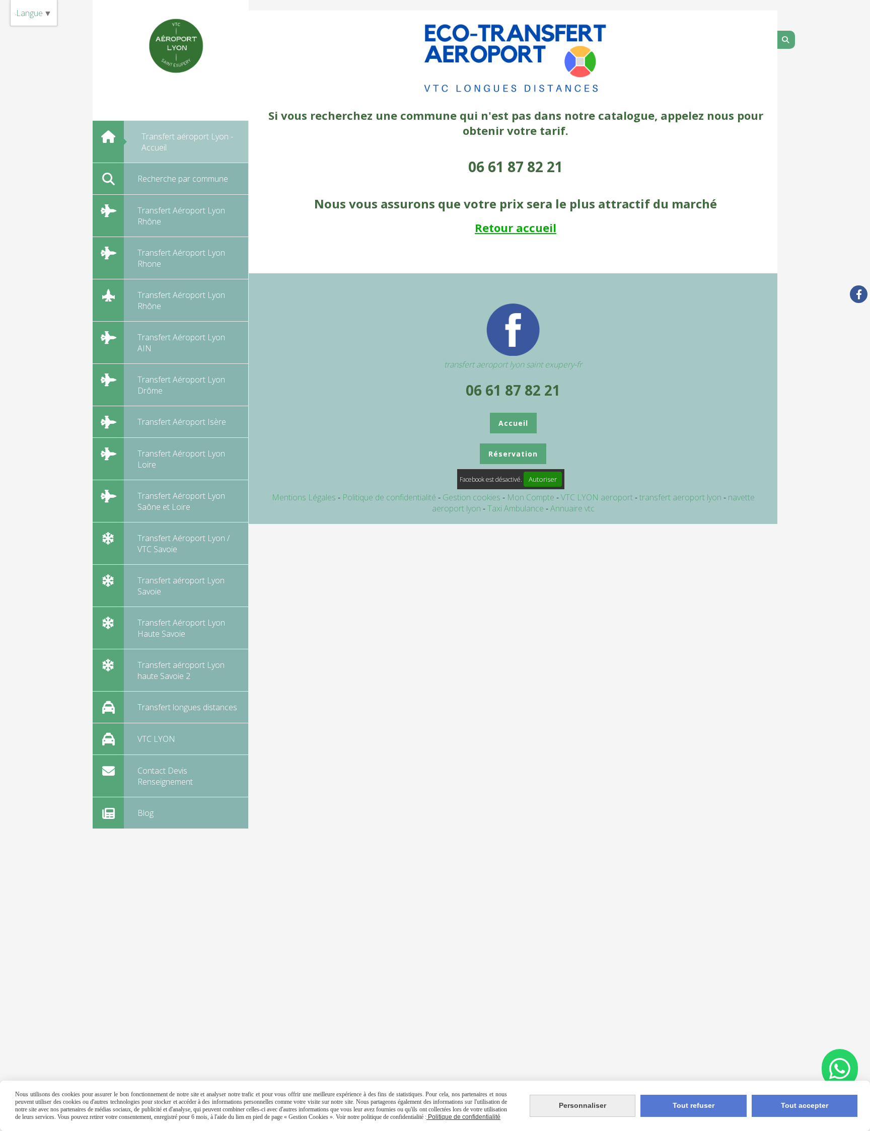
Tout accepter (804, 1105)
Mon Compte (530, 497)
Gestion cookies (472, 497)
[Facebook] (858, 294)
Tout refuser (693, 1105)
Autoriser (543, 479)
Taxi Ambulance (516, 508)
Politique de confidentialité (389, 497)
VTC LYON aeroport (598, 497)
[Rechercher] (786, 40)
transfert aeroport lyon (681, 497)
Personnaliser (582, 1105)
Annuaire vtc (572, 508)
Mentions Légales (304, 497)
